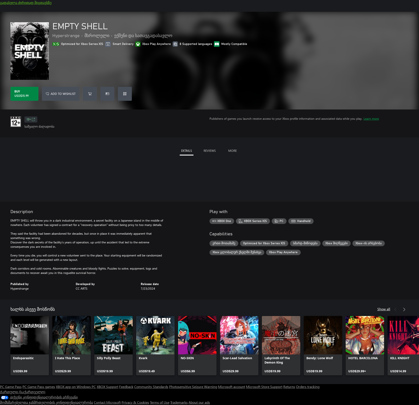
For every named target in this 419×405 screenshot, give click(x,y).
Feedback (126, 386)
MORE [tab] (232, 151)
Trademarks (179, 402)
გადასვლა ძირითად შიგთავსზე (26, 2)
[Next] (404, 309)
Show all (383, 309)
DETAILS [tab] (186, 151)
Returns (289, 386)
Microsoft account (231, 386)
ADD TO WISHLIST (63, 94)
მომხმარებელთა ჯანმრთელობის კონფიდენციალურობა (46, 402)
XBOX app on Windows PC (76, 386)
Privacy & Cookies (135, 402)
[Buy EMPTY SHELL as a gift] (107, 94)
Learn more (371, 118)
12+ (29, 119)
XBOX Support (107, 386)
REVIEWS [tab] (210, 151)
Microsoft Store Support (264, 386)
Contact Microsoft (107, 402)
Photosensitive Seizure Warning (193, 386)
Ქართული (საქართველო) (22, 392)
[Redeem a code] (125, 94)
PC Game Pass (11, 386)
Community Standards (151, 386)
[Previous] (395, 309)
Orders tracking (307, 386)
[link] (29, 345)
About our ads (199, 402)
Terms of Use (159, 402)
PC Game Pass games (38, 386)
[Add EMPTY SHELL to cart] (90, 94)
